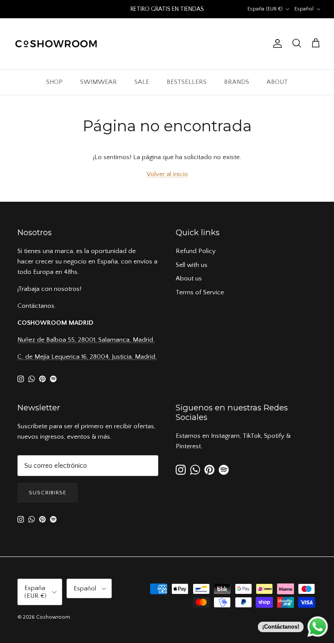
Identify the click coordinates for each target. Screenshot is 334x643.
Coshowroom (53, 617)
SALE (141, 82)
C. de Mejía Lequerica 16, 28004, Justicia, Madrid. (87, 356)
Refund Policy (196, 251)
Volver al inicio (167, 174)
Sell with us (191, 265)
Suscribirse (48, 493)
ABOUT (277, 82)
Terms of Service (200, 292)
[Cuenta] (276, 43)
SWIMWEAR (98, 82)
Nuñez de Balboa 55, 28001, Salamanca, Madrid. (86, 339)
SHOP (54, 82)
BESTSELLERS (187, 82)
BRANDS (236, 82)
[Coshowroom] (56, 43)
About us (189, 278)
